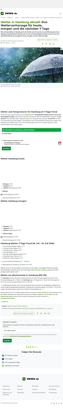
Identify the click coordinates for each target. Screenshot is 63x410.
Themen (34, 389)
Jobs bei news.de (54, 386)
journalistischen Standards (27, 308)
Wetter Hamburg (22, 306)
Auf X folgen (8, 359)
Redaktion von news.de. (46, 308)
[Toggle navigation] (60, 13)
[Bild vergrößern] (61, 48)
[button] (47, 39)
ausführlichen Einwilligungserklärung (20, 336)
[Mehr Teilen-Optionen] (53, 44)
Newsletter (20, 393)
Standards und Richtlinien (7, 393)
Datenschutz (6, 389)
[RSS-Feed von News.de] (61, 403)
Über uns (20, 389)
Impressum (6, 386)
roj (1, 302)
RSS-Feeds (35, 386)
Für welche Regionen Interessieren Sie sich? (13, 140)
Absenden (6, 148)
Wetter (15, 306)
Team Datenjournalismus (16, 41)
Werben (19, 386)
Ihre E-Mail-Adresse (7, 133)
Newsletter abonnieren (12, 366)
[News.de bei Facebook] (56, 403)
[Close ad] (1, 9)
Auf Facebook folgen (11, 355)
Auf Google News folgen (12, 362)
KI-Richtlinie (52, 389)
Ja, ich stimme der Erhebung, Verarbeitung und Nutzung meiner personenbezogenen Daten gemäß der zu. (30, 335)
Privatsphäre (53, 393)
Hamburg (10, 306)
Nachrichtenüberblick (39, 393)
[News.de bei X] (59, 403)
